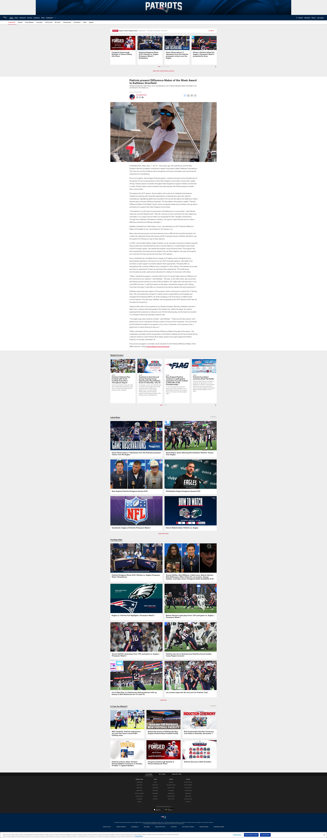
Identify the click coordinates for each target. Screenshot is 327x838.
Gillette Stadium (171, 796)
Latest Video (139, 784)
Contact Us (188, 801)
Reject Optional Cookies (251, 834)
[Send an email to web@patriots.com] (143, 97)
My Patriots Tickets (171, 784)
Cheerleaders (139, 798)
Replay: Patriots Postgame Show (128, 30)
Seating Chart (171, 793)
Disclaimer (147, 826)
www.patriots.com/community (158, 346)
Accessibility (134, 826)
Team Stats (155, 790)
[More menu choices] (55, 17)
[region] (163, 835)
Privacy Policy (107, 826)
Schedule (155, 796)
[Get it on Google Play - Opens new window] (169, 810)
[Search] (296, 18)
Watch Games (171, 798)
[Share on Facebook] (185, 96)
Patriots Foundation (139, 793)
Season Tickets (171, 787)
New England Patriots (141, 94)
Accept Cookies (265, 834)
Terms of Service (121, 826)
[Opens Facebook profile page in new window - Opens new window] (137, 97)
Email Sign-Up (188, 787)
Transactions (155, 793)
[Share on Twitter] (188, 96)
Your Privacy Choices (188, 826)
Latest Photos (139, 790)
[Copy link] (195, 95)
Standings (155, 798)
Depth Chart (155, 784)
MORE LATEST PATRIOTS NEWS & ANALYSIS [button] (163, 71)
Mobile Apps (188, 793)
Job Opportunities (188, 798)
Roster (155, 782)
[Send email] (191, 96)
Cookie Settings (203, 826)
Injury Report (155, 787)
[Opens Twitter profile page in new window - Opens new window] (140, 97)
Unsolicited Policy (160, 826)
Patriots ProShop (188, 782)
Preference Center (219, 826)
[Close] (324, 835)
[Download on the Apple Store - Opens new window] (157, 809)
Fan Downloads (188, 790)
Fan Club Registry (188, 784)
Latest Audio (139, 787)
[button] (159, 66)
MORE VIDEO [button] (163, 700)
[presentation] (216, 67)
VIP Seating (171, 790)
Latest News (139, 782)
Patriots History (139, 796)
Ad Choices (174, 826)
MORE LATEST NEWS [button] (163, 533)
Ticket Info (171, 782)
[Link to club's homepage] (5, 18)
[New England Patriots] (163, 817)
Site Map (139, 801)
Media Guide (188, 796)
